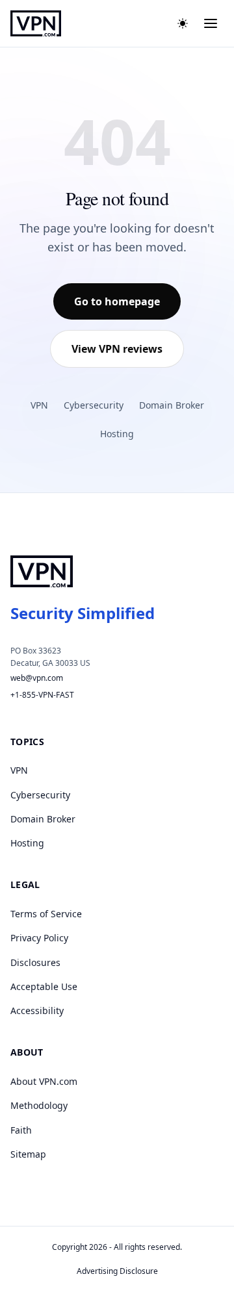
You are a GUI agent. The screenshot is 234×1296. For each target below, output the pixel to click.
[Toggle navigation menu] (211, 23)
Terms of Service (46, 914)
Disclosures (35, 962)
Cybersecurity (94, 405)
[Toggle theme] (182, 23)
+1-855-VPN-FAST (42, 694)
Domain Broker (171, 405)
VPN (39, 405)
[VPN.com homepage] (35, 23)
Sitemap (28, 1154)
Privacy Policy (39, 938)
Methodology (39, 1105)
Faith (21, 1130)
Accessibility (37, 1010)
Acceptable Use (43, 986)
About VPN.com (43, 1081)
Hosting (117, 433)
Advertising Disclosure (117, 1271)
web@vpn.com (36, 677)
